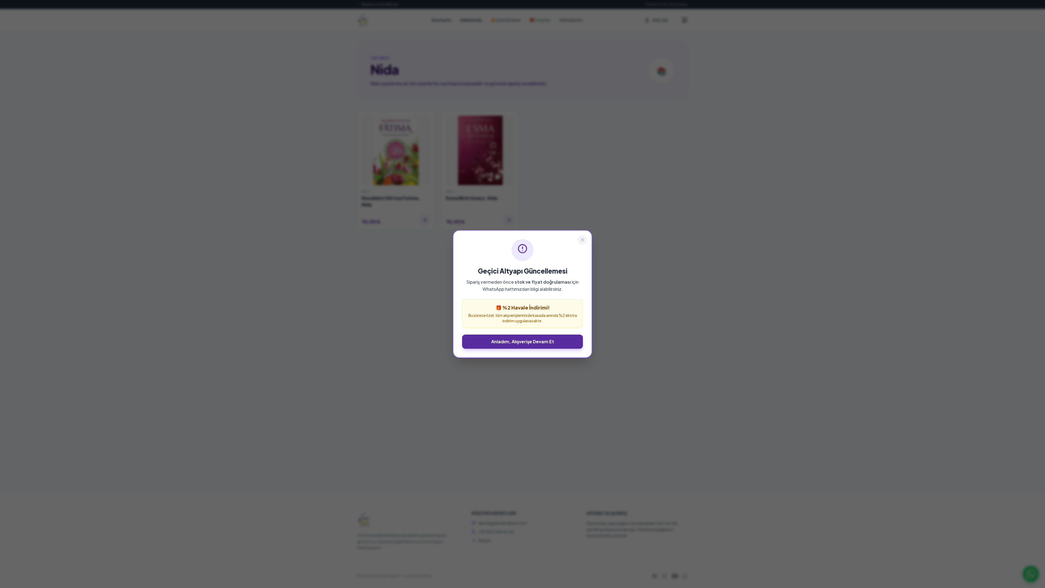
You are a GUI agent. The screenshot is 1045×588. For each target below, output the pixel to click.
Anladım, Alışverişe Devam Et (522, 341)
